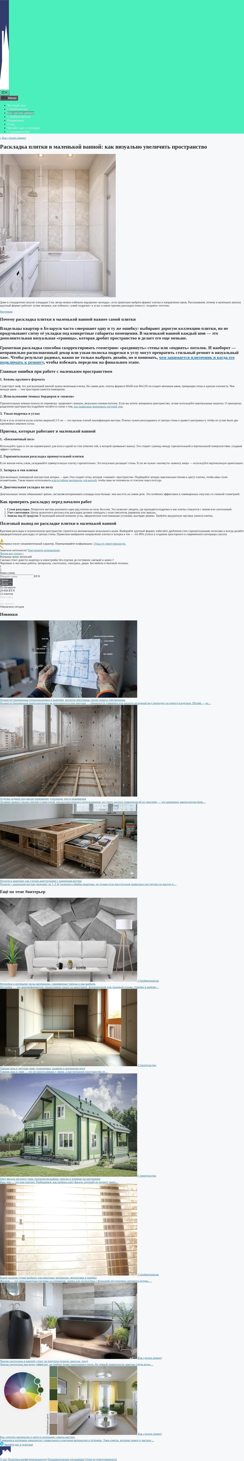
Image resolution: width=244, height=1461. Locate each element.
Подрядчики (15, 120)
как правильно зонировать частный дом (98, 406)
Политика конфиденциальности (27, 1459)
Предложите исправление (44, 550)
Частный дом (16, 105)
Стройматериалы (19, 116)
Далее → (6, 580)
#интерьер (6, 311)
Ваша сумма (7, 572)
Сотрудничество (18, 131)
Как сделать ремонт (20, 113)
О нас (11, 124)
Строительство (17, 109)
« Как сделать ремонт (13, 137)
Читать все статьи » (12, 553)
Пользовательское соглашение (66, 1459)
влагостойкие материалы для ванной (74, 480)
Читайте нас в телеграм (23, 128)
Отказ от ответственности (109, 543)
